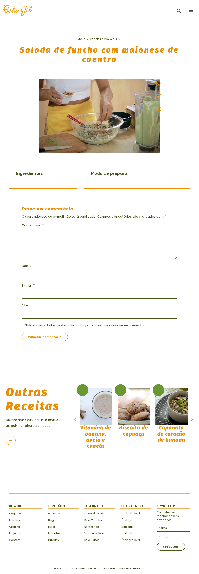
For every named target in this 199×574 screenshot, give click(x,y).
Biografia (15, 513)
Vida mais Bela (94, 533)
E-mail (28, 285)
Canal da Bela (93, 513)
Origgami (138, 568)
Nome (28, 265)
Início (81, 39)
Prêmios (14, 520)
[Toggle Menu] (191, 10)
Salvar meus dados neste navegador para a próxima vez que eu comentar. (85, 325)
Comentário (33, 225)
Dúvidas (53, 540)
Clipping (14, 527)
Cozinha (93, 520)
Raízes (91, 540)
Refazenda (91, 527)
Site (25, 305)
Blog (51, 520)
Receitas (54, 513)
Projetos (14, 533)
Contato (15, 540)
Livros (52, 527)
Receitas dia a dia (104, 39)
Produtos (54, 533)
